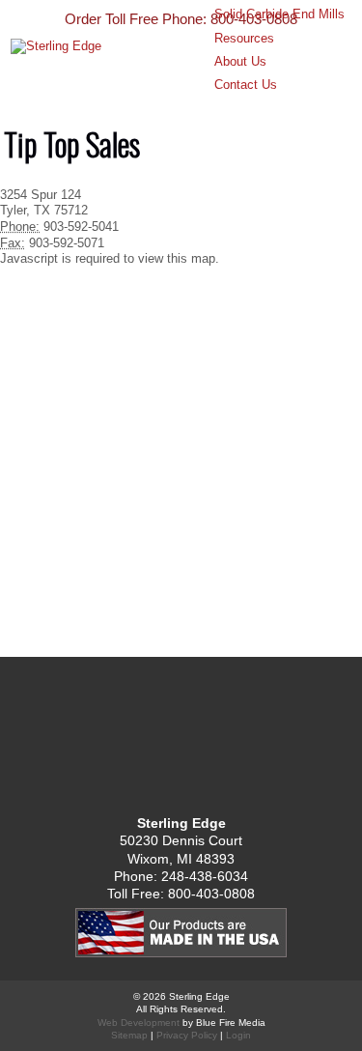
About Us (240, 61)
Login (238, 1035)
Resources (244, 38)
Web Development (138, 1022)
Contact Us (245, 84)
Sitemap (129, 1035)
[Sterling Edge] (155, 97)
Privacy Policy (186, 1035)
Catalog (181, 740)
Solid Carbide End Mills (279, 14)
